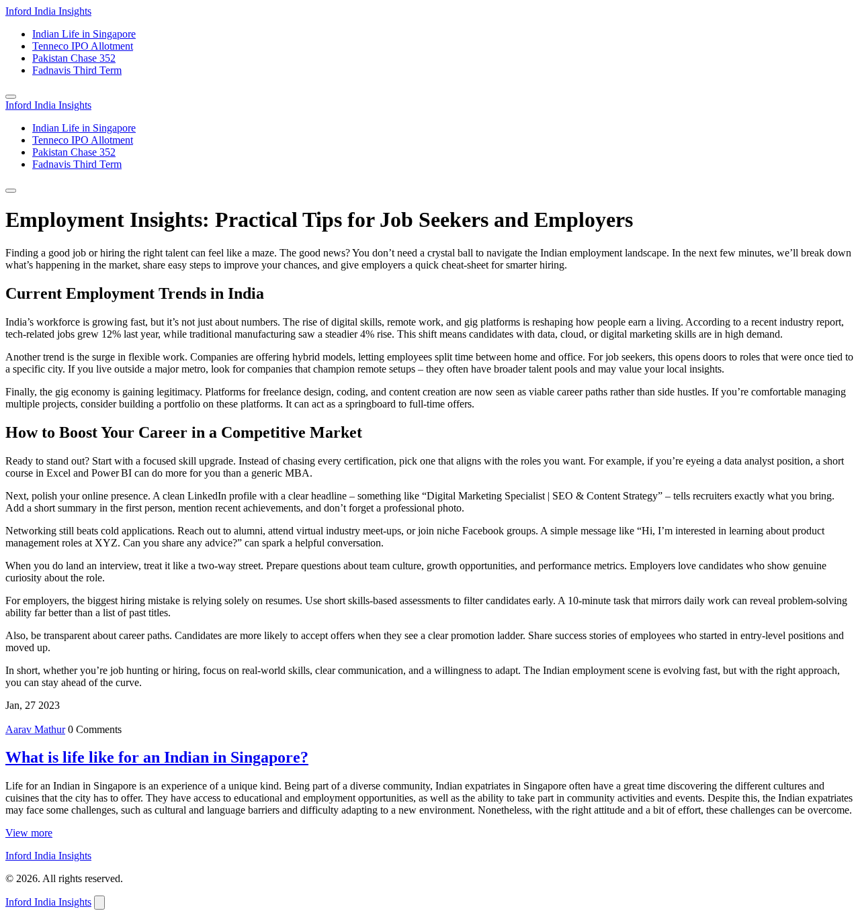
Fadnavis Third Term (77, 70)
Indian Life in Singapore (84, 34)
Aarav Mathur (35, 729)
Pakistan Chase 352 (74, 58)
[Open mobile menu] (10, 97)
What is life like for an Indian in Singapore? (156, 757)
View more (28, 832)
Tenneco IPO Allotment (82, 46)
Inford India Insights (48, 11)
